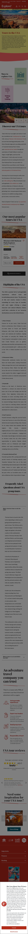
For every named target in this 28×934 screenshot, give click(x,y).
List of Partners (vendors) (13, 923)
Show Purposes (14, 931)
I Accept (14, 927)
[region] (14, 908)
